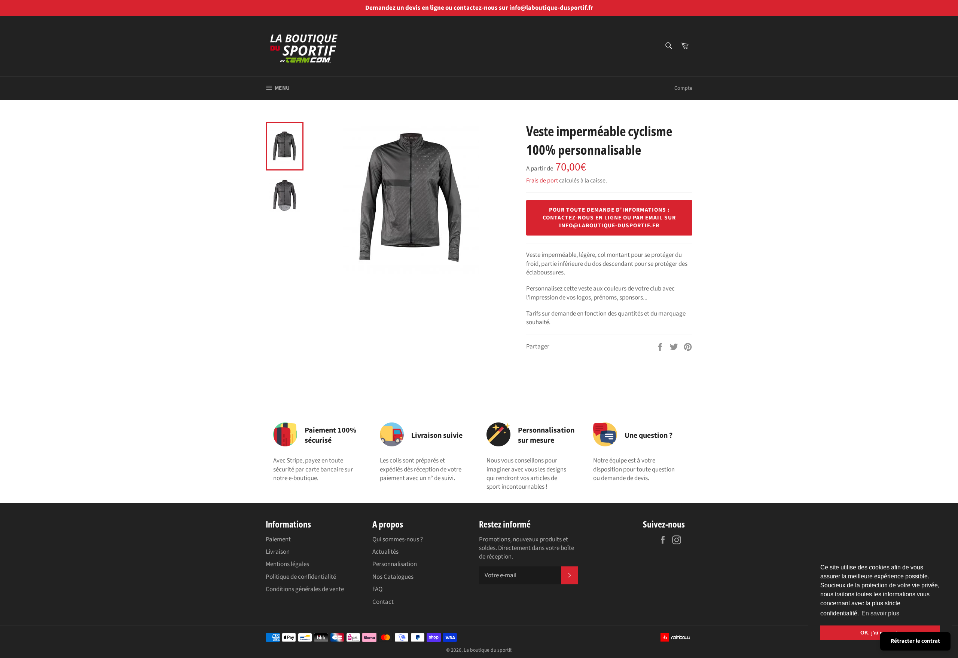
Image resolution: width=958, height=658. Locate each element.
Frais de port (542, 180)
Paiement (278, 539)
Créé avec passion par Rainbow (676, 637)
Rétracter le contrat (915, 641)
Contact (383, 601)
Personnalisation (394, 564)
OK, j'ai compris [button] (880, 633)
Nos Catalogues (393, 576)
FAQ (377, 589)
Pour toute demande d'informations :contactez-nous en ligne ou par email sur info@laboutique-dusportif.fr (609, 218)
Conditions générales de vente (305, 589)
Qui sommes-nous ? (397, 539)
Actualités (385, 551)
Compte (683, 88)
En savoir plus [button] (880, 613)
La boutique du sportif (487, 650)
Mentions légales (287, 564)
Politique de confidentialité (301, 576)
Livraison (278, 551)
